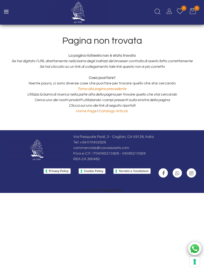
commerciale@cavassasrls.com (101, 148)
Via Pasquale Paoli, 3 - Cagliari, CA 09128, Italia (113, 137)
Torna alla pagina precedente (102, 89)
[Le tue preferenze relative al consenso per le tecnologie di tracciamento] (195, 262)
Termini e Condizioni (133, 171)
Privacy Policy (59, 171)
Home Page (86, 111)
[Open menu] (6, 12)
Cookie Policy (93, 171)
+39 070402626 (93, 142)
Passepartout (111, 190)
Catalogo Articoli (113, 111)
